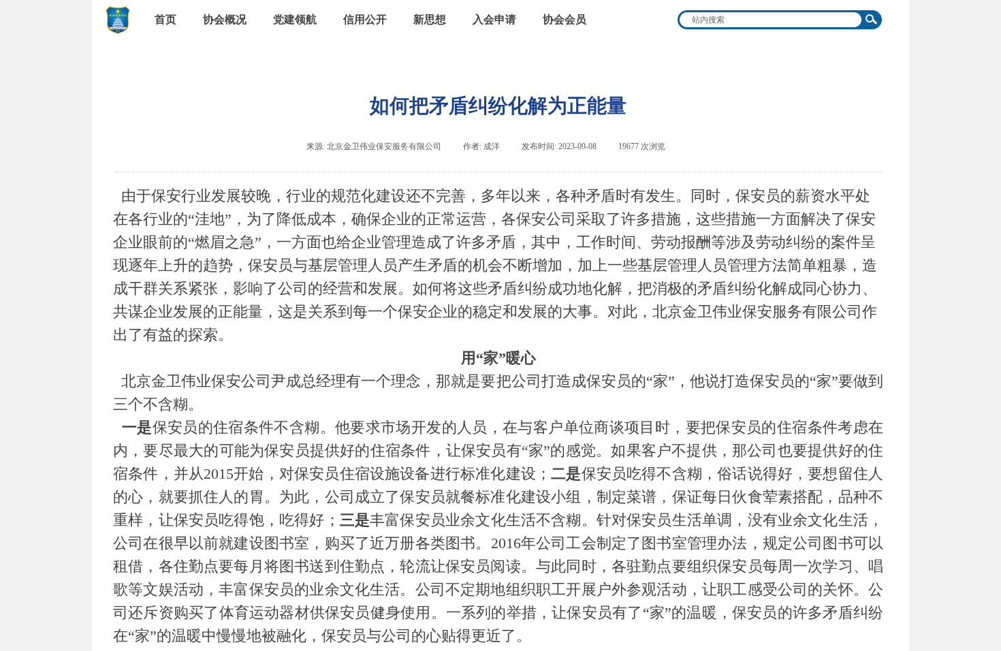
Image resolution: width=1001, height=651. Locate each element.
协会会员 (564, 19)
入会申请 (494, 19)
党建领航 (295, 19)
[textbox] (769, 20)
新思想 (429, 19)
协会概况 (225, 19)
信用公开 (365, 19)
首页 (165, 19)
